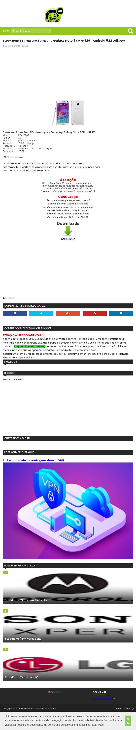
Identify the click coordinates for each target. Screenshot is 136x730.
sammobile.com (16, 157)
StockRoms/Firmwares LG (21, 677)
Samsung (9, 298)
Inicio (6, 30)
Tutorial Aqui (43, 148)
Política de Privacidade (45, 708)
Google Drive (68, 238)
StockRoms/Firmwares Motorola (26, 600)
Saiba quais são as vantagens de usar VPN (33, 460)
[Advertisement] (68, 73)
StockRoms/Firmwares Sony (23, 638)
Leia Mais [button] (98, 724)
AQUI (92, 191)
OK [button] (128, 721)
